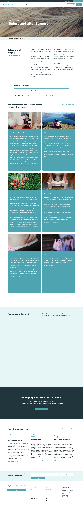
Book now (79, 4)
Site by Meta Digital (71, 507)
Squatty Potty (67, 197)
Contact (59, 4)
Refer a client (71, 4)
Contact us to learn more (67, 104)
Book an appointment (13, 55)
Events (55, 4)
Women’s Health (14, 38)
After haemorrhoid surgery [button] (21, 93)
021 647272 (4, 1)
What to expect (42, 4)
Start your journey (12, 461)
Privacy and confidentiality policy (24, 506)
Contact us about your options (66, 428)
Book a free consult (41, 409)
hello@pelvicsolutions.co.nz (37, 489)
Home (23, 4)
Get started (57, 460)
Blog (63, 4)
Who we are (35, 4)
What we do (28, 4)
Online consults (50, 4)
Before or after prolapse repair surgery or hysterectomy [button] (28, 90)
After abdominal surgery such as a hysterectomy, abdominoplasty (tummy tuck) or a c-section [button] (37, 95)
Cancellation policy (34, 506)
